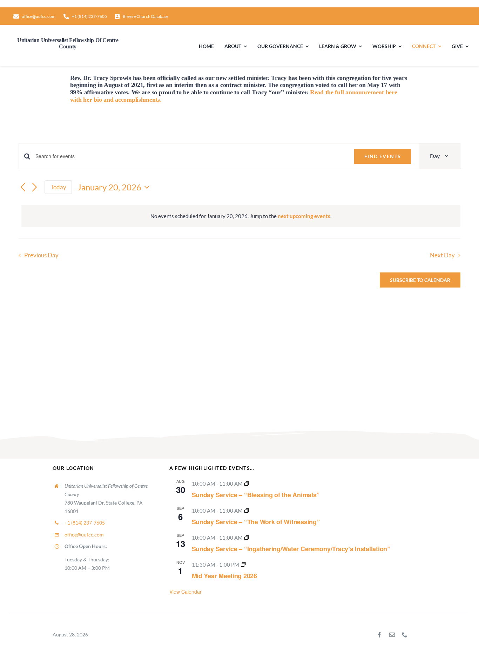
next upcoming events (304, 216)
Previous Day (41, 255)
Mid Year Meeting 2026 (224, 575)
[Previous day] (23, 187)
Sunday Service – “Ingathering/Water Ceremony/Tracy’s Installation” (291, 548)
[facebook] (379, 634)
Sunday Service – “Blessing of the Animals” (256, 494)
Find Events (382, 156)
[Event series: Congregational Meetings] (243, 564)
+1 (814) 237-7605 (85, 523)
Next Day (442, 255)
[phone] (404, 634)
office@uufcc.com (84, 535)
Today (58, 187)
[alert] (240, 216)
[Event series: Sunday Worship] (246, 483)
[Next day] (35, 187)
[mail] (392, 634)
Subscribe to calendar (420, 280)
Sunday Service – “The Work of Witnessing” (256, 521)
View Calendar (185, 591)
